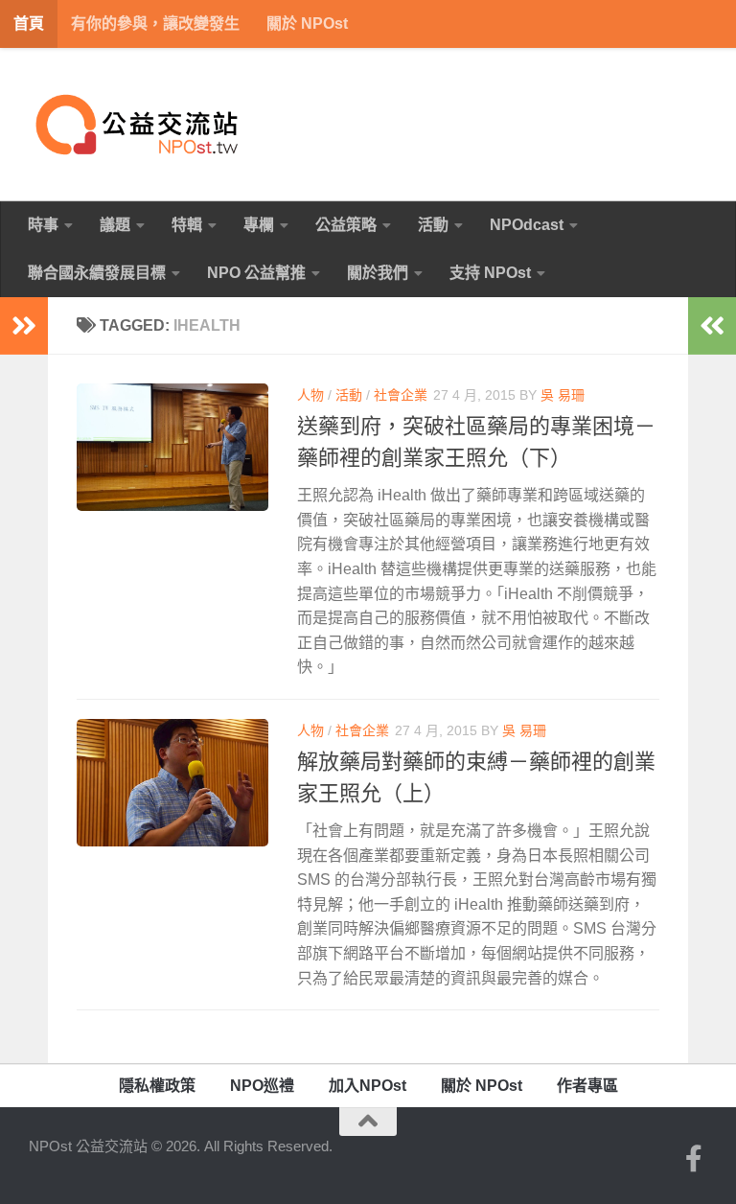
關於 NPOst (307, 23)
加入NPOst (367, 1085)
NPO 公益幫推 (256, 273)
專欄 (258, 225)
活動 (433, 225)
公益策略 (346, 225)
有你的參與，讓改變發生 (155, 23)
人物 (310, 395)
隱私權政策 (157, 1085)
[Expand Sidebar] (24, 326)
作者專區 (587, 1085)
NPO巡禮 (262, 1085)
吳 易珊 (562, 395)
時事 (43, 225)
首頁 (28, 23)
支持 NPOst (490, 273)
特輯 (187, 225)
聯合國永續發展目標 (97, 273)
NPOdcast (527, 225)
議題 (115, 225)
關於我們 (377, 273)
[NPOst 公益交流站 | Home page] (139, 124)
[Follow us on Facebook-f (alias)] (693, 1159)
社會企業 (400, 395)
